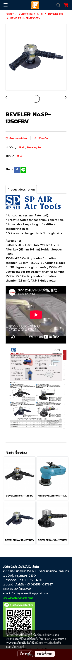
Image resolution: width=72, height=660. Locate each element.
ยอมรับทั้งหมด (44, 653)
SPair (21, 147)
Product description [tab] (21, 189)
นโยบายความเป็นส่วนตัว (48, 642)
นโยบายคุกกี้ (18, 646)
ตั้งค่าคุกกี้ (25, 653)
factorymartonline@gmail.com (30, 593)
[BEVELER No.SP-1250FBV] (36, 57)
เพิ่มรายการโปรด (17, 138)
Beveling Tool (35, 147)
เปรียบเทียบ (42, 138)
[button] (57, 5)
